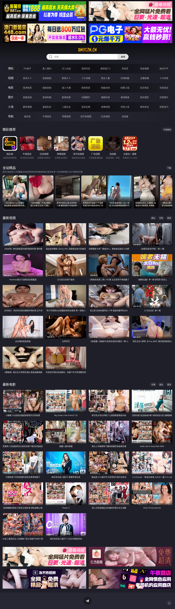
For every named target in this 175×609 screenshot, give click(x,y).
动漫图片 (85, 97)
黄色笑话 (144, 106)
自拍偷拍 (47, 78)
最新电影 (9, 384)
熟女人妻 (105, 78)
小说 (11, 107)
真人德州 (47, 68)
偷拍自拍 (47, 87)
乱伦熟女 (144, 87)
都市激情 (27, 106)
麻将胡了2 (105, 68)
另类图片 (164, 97)
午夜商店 (47, 116)
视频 (11, 78)
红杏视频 (105, 116)
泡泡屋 (125, 116)
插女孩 (27, 116)
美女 (153, 218)
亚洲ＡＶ (27, 78)
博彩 (11, 68)
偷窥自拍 (27, 97)
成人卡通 (66, 87)
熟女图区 (144, 97)
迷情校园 (105, 106)
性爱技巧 (164, 106)
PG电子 (27, 68)
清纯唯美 (125, 97)
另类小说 (125, 106)
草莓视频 (66, 116)
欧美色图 (66, 97)
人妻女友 (66, 106)
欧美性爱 (85, 87)
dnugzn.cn (87, 50)
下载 (169, 168)
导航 (11, 116)
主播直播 (144, 78)
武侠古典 (85, 106)
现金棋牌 (144, 68)
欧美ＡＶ (66, 78)
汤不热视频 (85, 116)
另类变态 (164, 87)
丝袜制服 (125, 78)
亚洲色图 (47, 97)
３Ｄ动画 (85, 78)
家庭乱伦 (47, 106)
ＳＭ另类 (164, 78)
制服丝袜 (105, 87)
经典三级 (125, 87)
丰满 (153, 384)
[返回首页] (169, 603)
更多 (169, 218)
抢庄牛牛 (164, 68)
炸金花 (125, 68)
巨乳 (161, 218)
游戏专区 (85, 68)
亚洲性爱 (27, 87)
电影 (11, 88)
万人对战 (66, 68)
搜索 (123, 56)
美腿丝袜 (105, 97)
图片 (11, 97)
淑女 (161, 384)
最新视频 (9, 218)
